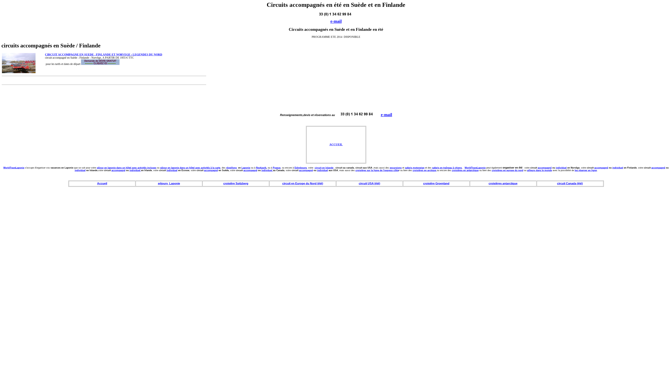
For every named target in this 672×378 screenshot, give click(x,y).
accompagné (545, 167)
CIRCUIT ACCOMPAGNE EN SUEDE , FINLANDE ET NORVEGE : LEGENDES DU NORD (103, 54)
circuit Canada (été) (570, 183)
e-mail (336, 21)
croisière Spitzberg (235, 183)
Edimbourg (301, 167)
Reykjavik (261, 167)
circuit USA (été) (369, 183)
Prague (277, 167)
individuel (561, 167)
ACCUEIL (336, 144)
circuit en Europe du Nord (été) (302, 183)
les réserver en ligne (586, 170)
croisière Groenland (436, 183)
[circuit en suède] (19, 72)
